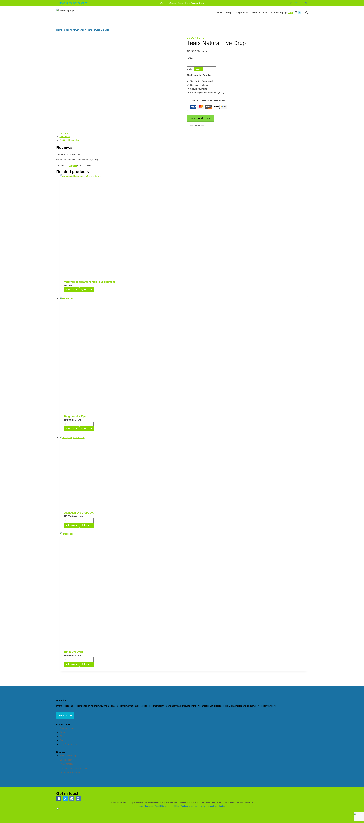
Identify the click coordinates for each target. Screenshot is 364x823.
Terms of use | (212, 806)
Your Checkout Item (69, 744)
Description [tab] (65, 136)
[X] (296, 3)
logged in (73, 165)
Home (219, 12)
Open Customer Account (73, 3)
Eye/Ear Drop (196, 38)
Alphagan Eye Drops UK (79, 512)
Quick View (86, 290)
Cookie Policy (66, 760)
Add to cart (71, 290)
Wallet (62, 736)
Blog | (177, 806)
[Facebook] (291, 3)
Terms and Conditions (70, 772)
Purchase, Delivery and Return (74, 768)
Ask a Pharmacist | (146, 806)
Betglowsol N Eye (75, 416)
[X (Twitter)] (65, 798)
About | (158, 806)
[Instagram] (301, 3)
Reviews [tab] (64, 133)
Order (198, 69)
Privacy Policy (66, 764)
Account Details (259, 12)
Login (290, 12)
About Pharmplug (68, 755)
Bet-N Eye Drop (73, 651)
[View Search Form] (305, 12)
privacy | (202, 806)
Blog (228, 12)
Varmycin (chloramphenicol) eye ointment (89, 281)
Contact (222, 806)
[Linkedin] (306, 3)
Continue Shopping (200, 118)
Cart (62, 740)
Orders (63, 732)
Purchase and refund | (189, 806)
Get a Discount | (168, 806)
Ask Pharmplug (279, 12)
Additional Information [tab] (69, 140)
